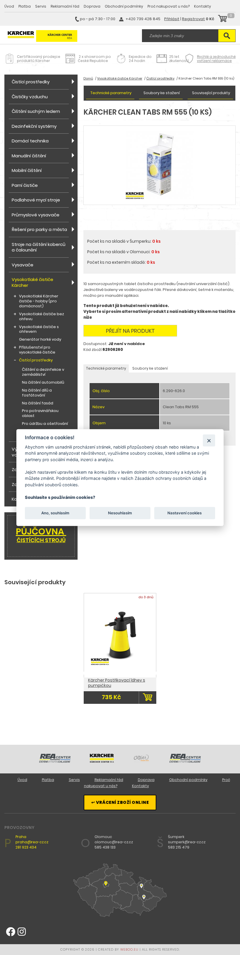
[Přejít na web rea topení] (185, 761)
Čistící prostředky (30, 82)
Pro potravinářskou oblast (40, 413)
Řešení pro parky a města (39, 229)
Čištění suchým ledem (36, 111)
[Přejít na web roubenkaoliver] (141, 761)
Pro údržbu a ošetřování (45, 423)
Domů (88, 78)
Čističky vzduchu (30, 97)
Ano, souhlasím (55, 513)
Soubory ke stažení (161, 93)
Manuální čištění (29, 156)
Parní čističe (25, 185)
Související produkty (211, 93)
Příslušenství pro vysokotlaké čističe (37, 350)
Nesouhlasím (120, 513)
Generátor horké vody (40, 339)
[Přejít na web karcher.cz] (102, 761)
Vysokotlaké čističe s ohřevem (39, 330)
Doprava (92, 6)
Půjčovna (41, 534)
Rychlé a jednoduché (216, 58)
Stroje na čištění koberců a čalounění (39, 247)
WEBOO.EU (129, 949)
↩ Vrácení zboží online (120, 802)
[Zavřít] (209, 440)
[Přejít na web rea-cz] (55, 761)
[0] (222, 19)
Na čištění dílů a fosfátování (37, 393)
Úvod (9, 6)
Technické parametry (110, 93)
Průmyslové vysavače (35, 215)
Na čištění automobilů (43, 382)
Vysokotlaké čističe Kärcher (32, 282)
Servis (40, 6)
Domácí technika (30, 141)
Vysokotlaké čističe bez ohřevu (41, 317)
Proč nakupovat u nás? (169, 6)
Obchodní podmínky (124, 6)
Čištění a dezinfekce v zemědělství (43, 372)
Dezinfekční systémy (34, 126)
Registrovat (193, 19)
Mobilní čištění (27, 170)
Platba (24, 6)
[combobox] (180, 35)
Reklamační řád (65, 6)
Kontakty (202, 6)
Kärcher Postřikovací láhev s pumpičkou (116, 682)
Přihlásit (171, 19)
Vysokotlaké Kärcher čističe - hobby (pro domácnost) (38, 301)
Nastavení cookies (184, 513)
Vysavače (22, 265)
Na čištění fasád (37, 403)
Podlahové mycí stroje (36, 200)
